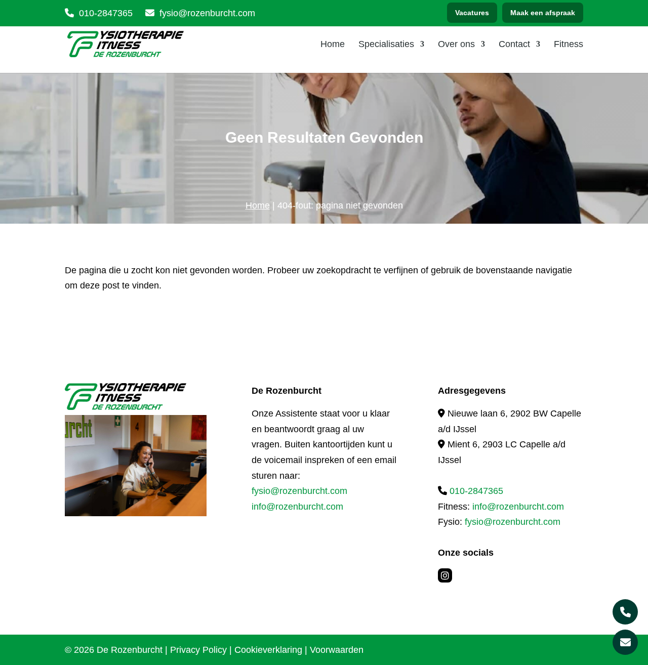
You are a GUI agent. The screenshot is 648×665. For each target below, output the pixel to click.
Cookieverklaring (268, 650)
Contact (514, 44)
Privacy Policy (198, 650)
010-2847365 (106, 13)
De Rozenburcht (130, 650)
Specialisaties (386, 44)
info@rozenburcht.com (297, 507)
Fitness (568, 44)
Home (332, 44)
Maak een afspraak (542, 13)
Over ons (456, 44)
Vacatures (472, 13)
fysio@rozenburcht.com (299, 491)
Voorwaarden (336, 650)
